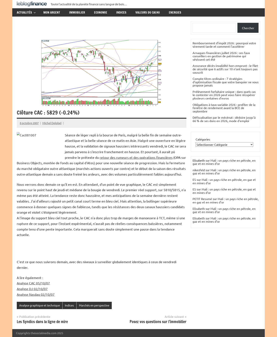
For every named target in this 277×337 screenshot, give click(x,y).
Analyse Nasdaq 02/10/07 (36, 294)
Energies (175, 12)
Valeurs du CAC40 (147, 12)
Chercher (248, 28)
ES (194, 179)
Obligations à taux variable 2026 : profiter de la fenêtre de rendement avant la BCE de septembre (224, 108)
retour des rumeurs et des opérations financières (136, 157)
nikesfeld (199, 170)
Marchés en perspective (94, 305)
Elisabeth (199, 208)
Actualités (24, 12)
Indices (121, 12)
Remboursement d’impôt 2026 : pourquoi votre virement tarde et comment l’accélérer (224, 44)
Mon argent (51, 12)
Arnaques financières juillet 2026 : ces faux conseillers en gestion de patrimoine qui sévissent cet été (221, 56)
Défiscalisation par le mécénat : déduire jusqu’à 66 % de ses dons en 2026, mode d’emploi (224, 119)
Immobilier (77, 12)
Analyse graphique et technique (39, 305)
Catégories (203, 139)
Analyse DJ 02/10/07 (32, 289)
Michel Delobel (51, 123)
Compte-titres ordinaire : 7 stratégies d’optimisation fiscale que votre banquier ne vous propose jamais (226, 82)
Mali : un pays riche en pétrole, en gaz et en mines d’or (224, 162)
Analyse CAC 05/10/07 (33, 283)
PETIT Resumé (202, 199)
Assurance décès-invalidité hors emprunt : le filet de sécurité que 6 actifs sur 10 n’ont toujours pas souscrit (225, 69)
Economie (100, 12)
